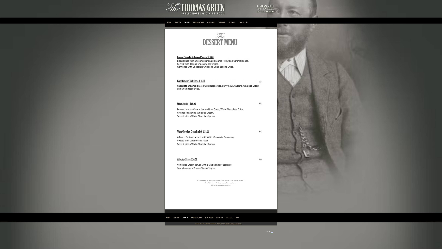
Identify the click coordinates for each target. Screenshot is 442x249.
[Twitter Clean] (269, 232)
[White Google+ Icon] (267, 232)
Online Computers (235, 224)
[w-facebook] (272, 233)
